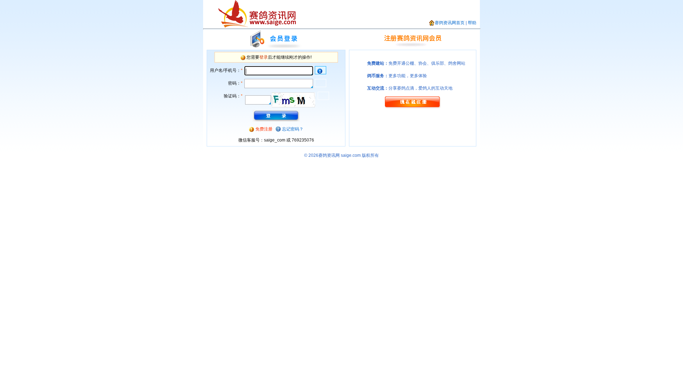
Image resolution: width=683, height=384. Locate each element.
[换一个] (293, 99)
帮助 (472, 22)
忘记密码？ (292, 129)
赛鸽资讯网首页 (450, 22)
